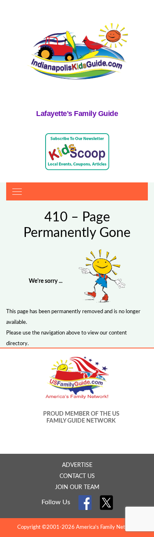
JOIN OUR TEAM (77, 487)
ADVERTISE (77, 465)
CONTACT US (77, 476)
